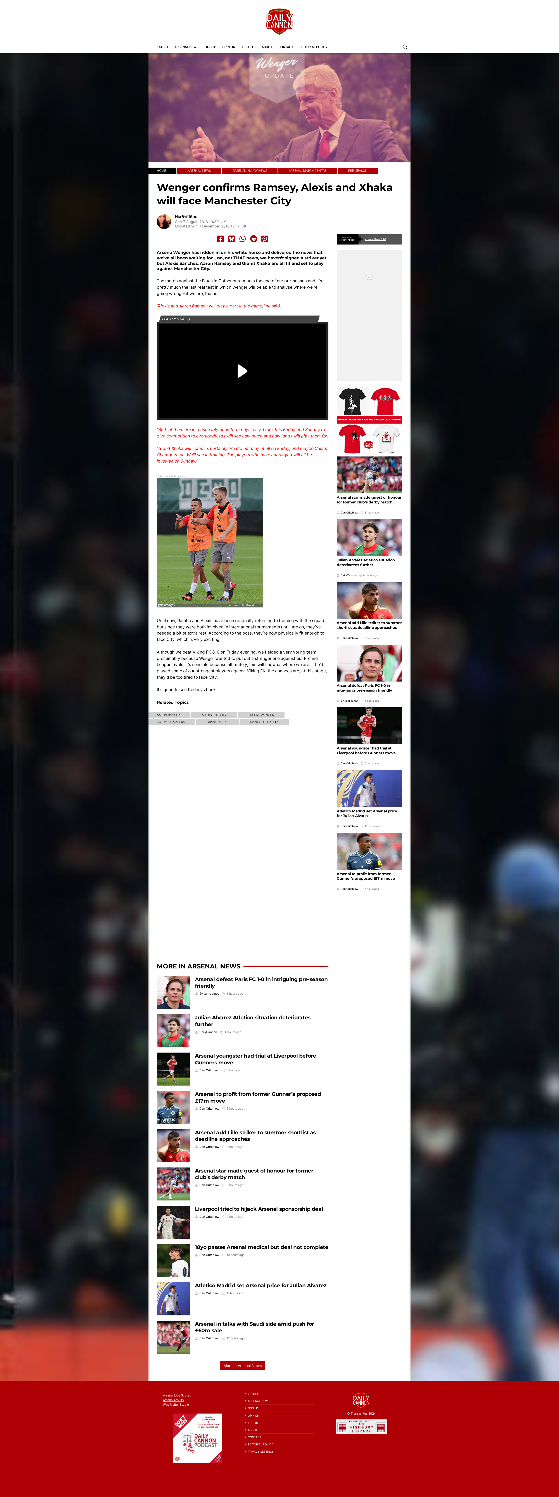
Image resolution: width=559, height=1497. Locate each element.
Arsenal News (186, 47)
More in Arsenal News (198, 966)
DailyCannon (208, 1032)
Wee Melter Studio (176, 1404)
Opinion (228, 47)
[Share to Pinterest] (264, 239)
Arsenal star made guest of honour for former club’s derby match (369, 499)
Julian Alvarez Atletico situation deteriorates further (366, 562)
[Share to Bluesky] (231, 239)
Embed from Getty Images (171, 476)
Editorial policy (313, 47)
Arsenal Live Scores (177, 1395)
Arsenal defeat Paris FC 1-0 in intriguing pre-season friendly (364, 687)
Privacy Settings (261, 1451)
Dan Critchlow (209, 1070)
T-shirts (248, 47)
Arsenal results (173, 1400)
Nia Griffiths (186, 216)
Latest (162, 47)
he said (273, 306)
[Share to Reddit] (253, 239)
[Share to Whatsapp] (242, 239)
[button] (405, 46)
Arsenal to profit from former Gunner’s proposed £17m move (366, 876)
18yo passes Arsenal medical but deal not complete (261, 1247)
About (267, 47)
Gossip (210, 47)
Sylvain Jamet (209, 993)
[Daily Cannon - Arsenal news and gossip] (279, 22)
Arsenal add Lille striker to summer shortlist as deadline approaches (369, 625)
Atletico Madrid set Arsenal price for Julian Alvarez (260, 1285)
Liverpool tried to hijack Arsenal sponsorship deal (259, 1209)
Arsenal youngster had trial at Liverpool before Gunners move (366, 750)
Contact (285, 47)
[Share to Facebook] (220, 239)
